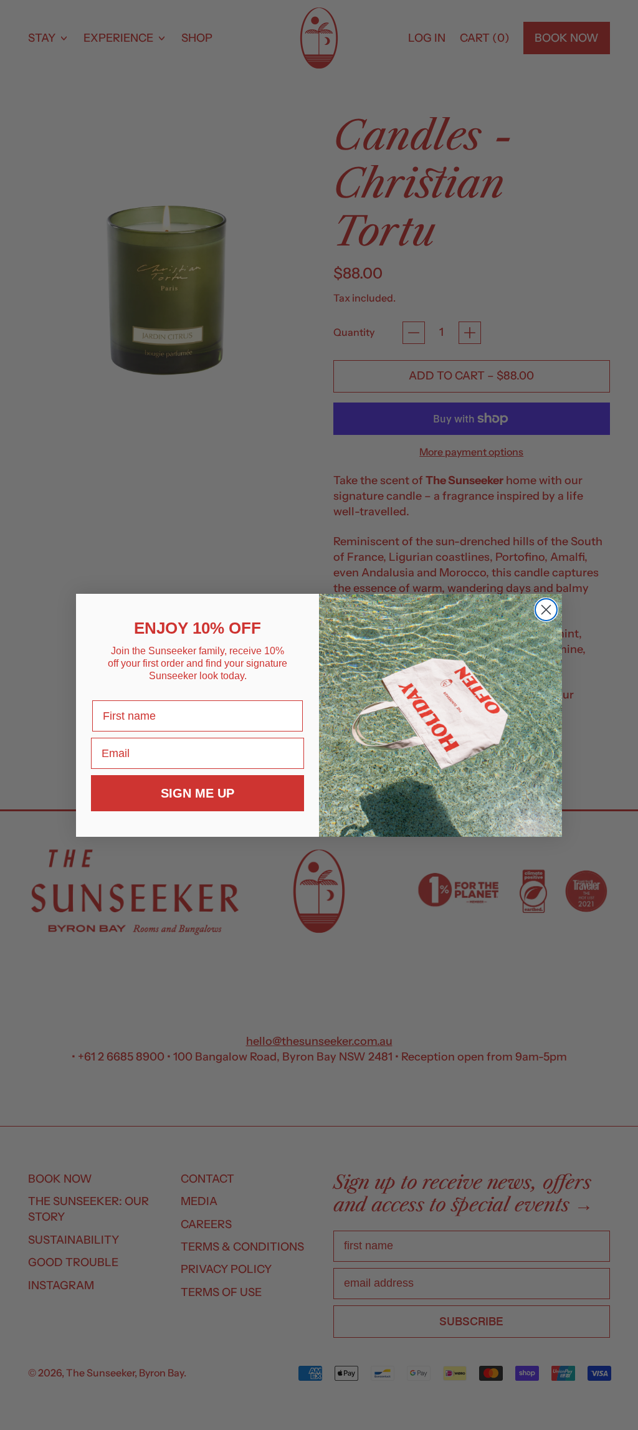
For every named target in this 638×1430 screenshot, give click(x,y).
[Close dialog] (546, 610)
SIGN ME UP (197, 793)
